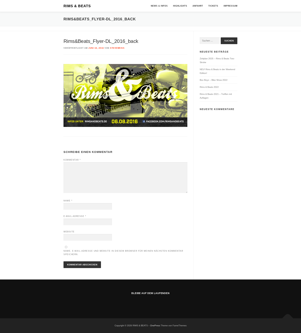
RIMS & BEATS (77, 6)
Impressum (231, 6)
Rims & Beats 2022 (209, 87)
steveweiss (117, 48)
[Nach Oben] (287, 318)
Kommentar (72, 160)
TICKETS (213, 6)
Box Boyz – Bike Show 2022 (213, 80)
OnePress (155, 325)
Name (67, 201)
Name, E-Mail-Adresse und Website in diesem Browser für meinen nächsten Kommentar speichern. (123, 253)
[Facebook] (146, 301)
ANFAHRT (198, 6)
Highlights (180, 6)
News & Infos (159, 6)
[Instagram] (154, 301)
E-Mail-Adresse (74, 216)
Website (69, 232)
